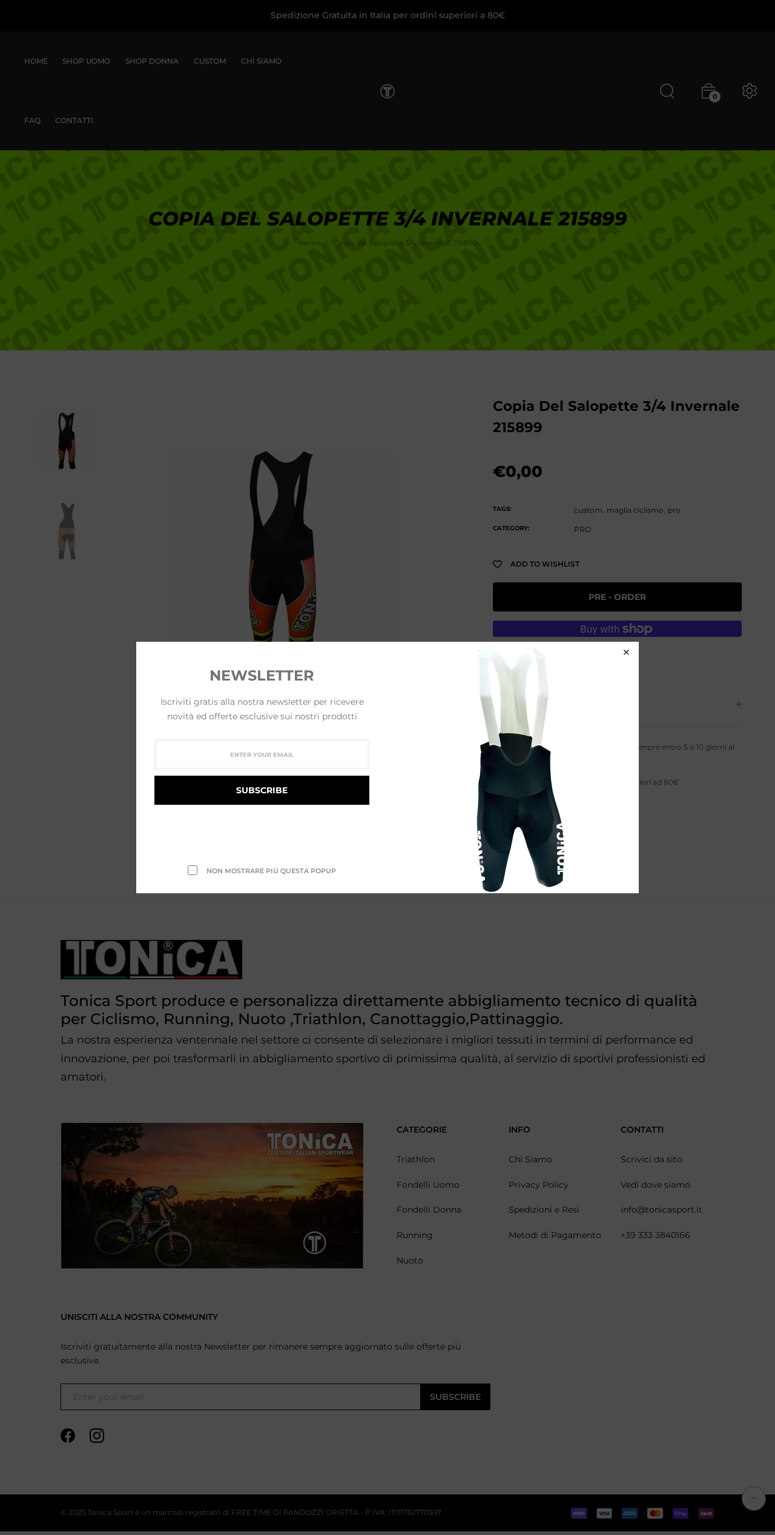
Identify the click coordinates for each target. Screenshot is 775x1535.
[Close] (626, 652)
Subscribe (262, 790)
